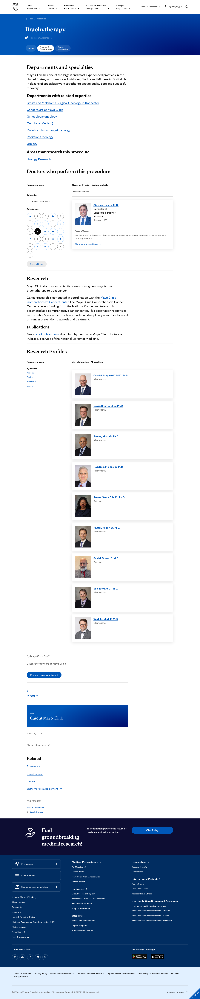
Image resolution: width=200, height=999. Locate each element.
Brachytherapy (45, 29)
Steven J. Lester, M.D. (106, 205)
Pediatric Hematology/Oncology (48, 130)
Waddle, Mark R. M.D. (105, 619)
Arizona (30, 372)
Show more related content (42, 788)
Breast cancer (35, 773)
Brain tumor (33, 766)
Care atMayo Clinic (63, 48)
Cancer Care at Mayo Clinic (45, 110)
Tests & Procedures (37, 18)
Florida (30, 377)
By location (32, 195)
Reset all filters (36, 264)
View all (30, 385)
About (31, 48)
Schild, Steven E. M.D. (106, 558)
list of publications (47, 334)
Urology (32, 144)
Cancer (31, 781)
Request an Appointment (41, 37)
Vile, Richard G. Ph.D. (105, 588)
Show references (36, 745)
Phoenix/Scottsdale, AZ (42, 201)
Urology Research (39, 159)
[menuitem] (31, 48)
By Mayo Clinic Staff (38, 656)
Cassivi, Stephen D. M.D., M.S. (110, 375)
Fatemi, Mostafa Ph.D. (106, 436)
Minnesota (31, 381)
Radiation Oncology (40, 137)
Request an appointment (44, 675)
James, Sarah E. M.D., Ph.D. (109, 497)
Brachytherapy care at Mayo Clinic (46, 663)
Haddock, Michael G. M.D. (108, 466)
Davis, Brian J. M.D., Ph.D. (108, 405)
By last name (33, 209)
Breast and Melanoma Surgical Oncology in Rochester (63, 103)
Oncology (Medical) (40, 123)
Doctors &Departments (46, 48)
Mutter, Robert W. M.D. (106, 527)
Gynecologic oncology (42, 116)
